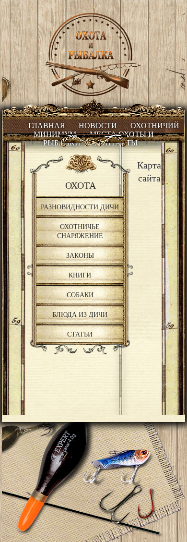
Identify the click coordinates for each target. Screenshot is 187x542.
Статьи (80, 333)
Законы (80, 255)
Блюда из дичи (79, 314)
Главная (46, 125)
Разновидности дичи (80, 206)
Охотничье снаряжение (80, 231)
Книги (80, 274)
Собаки (80, 294)
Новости (98, 125)
